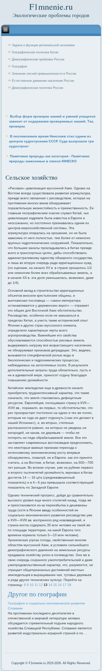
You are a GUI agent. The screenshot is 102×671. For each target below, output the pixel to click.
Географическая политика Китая (35, 52)
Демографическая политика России (37, 88)
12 (41, 585)
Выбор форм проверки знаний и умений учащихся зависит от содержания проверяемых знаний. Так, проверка (52, 121)
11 (36, 585)
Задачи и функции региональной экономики (43, 45)
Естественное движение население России (43, 80)
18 (69, 585)
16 (60, 585)
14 (50, 585)
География (19, 66)
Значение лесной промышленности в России (44, 73)
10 (31, 585)
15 (55, 585)
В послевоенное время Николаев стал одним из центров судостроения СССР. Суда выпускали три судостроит (51, 141)
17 (64, 585)
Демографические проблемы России (38, 59)
